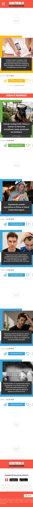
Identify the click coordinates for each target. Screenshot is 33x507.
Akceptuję (28, 495)
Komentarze (16, 81)
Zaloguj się (11, 85)
